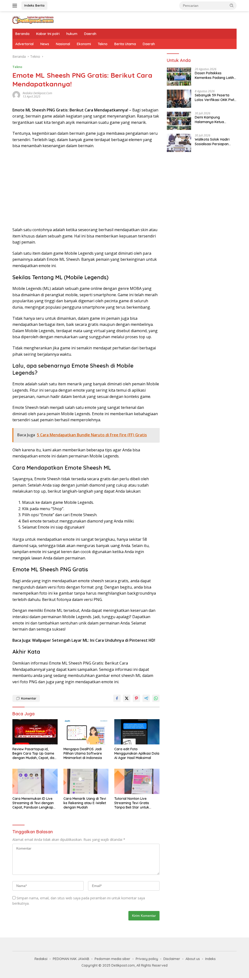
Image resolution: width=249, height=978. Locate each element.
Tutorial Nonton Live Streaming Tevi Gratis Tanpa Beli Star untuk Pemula (131, 803)
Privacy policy (147, 959)
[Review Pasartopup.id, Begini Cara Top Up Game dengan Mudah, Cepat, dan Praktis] (35, 731)
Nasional (63, 44)
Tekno (102, 44)
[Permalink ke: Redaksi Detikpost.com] (16, 94)
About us (193, 959)
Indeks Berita (34, 5)
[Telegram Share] (146, 698)
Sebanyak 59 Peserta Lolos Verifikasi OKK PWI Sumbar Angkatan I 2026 (215, 97)
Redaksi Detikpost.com (37, 93)
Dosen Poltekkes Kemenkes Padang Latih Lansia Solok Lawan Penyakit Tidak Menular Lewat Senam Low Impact (215, 75)
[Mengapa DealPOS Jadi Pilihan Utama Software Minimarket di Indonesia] (86, 731)
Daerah (90, 34)
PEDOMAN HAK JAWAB (71, 959)
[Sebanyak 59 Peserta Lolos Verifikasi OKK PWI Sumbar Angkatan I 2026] (179, 99)
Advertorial (24, 44)
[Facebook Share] (117, 698)
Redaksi (41, 959)
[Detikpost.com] (33, 19)
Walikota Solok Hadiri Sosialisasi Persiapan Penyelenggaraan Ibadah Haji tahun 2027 (215, 141)
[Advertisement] (86, 188)
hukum (71, 34)
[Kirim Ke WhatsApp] (156, 698)
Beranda (22, 34)
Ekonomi (84, 44)
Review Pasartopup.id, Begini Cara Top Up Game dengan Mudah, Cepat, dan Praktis (34, 753)
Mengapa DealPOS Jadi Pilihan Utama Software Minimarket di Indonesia (82, 753)
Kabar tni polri (48, 34)
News (44, 44)
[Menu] (15, 5)
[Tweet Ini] (126, 698)
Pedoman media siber (112, 959)
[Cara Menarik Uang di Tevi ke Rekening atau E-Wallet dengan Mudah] (86, 781)
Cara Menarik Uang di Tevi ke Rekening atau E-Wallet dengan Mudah (84, 802)
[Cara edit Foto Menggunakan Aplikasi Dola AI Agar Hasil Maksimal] (137, 731)
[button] (232, 5)
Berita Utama (125, 44)
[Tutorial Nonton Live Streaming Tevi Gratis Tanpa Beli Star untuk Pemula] (137, 781)
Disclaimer (171, 959)
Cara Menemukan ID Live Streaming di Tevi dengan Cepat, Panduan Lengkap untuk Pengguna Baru (33, 803)
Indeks (210, 959)
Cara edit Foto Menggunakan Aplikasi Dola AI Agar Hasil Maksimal (136, 753)
